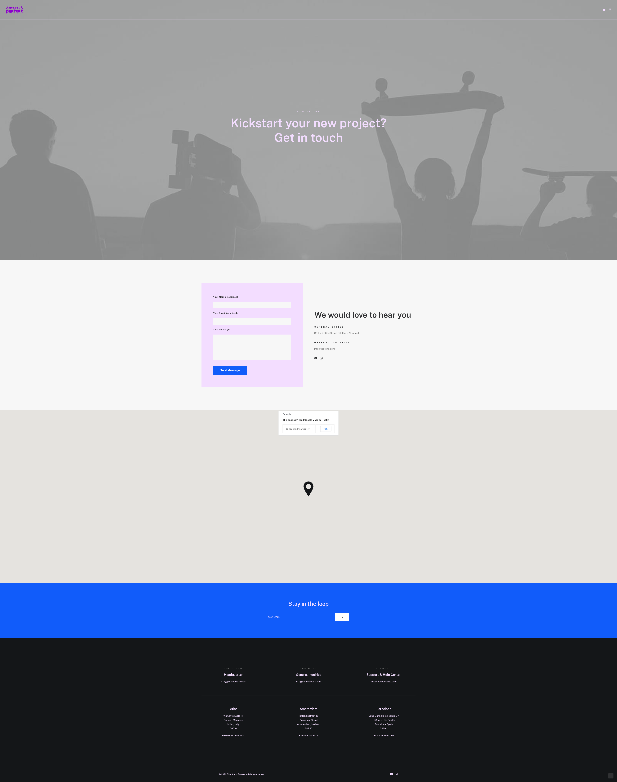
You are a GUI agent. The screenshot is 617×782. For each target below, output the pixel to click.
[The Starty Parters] (16, 10)
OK (325, 429)
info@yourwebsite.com (233, 681)
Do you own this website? (297, 429)
